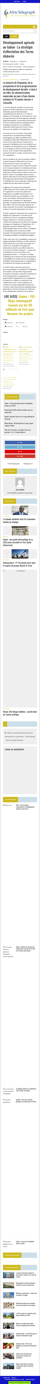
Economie (6, 516)
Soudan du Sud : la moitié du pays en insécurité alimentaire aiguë (26, 1335)
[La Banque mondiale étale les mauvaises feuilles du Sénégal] (20, 514)
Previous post (14, 464)
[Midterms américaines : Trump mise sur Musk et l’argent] (8, 1297)
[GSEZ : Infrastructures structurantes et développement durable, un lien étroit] (8, 941)
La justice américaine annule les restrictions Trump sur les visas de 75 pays (26, 1275)
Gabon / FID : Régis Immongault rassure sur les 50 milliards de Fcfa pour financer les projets (21, 305)
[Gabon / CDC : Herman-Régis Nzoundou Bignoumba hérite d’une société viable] (26, 350)
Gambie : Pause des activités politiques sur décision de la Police (26, 1101)
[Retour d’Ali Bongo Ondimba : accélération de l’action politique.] (20, 706)
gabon (22, 64)
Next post (27, 464)
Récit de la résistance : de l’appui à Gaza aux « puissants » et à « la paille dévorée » (18, 431)
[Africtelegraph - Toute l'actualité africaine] (20, 14)
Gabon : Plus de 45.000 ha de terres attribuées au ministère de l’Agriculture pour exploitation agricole (9, 381)
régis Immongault (29, 67)
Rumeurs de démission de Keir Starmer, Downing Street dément (25, 1324)
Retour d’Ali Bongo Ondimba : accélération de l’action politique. (20, 713)
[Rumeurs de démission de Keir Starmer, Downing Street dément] (8, 1328)
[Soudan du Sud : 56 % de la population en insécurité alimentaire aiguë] (8, 1348)
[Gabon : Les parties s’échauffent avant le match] (8, 1246)
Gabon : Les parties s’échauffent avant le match (25, 1242)
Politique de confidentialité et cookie (14, 1379)
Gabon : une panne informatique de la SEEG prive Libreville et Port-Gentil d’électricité (18, 542)
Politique (6, 709)
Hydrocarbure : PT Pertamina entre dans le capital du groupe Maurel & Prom (19, 564)
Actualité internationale (12, 1267)
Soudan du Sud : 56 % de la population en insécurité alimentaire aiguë (26, 1346)
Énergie (5, 536)
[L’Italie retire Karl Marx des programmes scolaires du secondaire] (8, 1358)
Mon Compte (17, 1)
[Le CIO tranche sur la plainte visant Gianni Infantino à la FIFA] (8, 1317)
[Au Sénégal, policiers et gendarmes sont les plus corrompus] (8, 1094)
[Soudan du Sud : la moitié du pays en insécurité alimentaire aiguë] (8, 1338)
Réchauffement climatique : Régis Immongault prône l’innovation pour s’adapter (8, 358)
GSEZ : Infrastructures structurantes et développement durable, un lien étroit (25, 807)
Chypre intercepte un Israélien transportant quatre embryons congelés (24, 1366)
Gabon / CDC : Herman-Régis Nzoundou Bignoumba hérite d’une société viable (26, 357)
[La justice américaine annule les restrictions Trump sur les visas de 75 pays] (8, 1277)
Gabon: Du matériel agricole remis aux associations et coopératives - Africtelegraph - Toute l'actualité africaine (20, 736)
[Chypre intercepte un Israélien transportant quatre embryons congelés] (8, 1368)
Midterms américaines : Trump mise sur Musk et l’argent (26, 1294)
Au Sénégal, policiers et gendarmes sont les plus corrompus (26, 1090)
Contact (13, 1377)
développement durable (11, 64)
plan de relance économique (12, 67)
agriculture (13, 61)
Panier (24, 1)
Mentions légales (30, 1379)
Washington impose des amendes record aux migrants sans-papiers (25, 1304)
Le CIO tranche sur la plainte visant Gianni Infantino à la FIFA (26, 1314)
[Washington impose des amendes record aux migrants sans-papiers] (8, 1307)
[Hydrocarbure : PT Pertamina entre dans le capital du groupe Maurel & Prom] (20, 557)
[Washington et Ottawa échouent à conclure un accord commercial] (8, 1287)
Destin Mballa (14, 79)
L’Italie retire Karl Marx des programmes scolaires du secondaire (24, 1356)
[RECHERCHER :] (20, 31)
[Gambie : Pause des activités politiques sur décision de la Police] (8, 1235)
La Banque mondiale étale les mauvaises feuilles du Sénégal (19, 520)
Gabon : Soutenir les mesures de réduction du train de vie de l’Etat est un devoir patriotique (25, 949)
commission (23, 61)
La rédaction (6, 1377)
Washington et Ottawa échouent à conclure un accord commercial (25, 1284)
